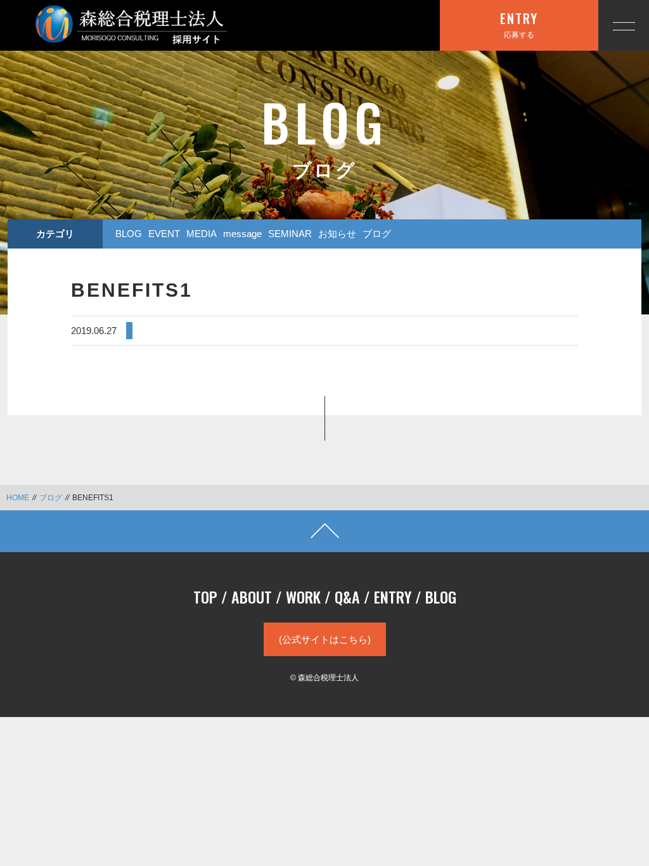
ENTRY (392, 596)
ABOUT (251, 596)
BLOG (128, 233)
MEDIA (201, 233)
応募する (519, 24)
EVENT (164, 233)
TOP (205, 596)
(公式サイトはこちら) (325, 639)
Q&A (347, 596)
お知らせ (337, 233)
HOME (17, 497)
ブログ (377, 233)
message (242, 233)
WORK (303, 596)
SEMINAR (290, 233)
